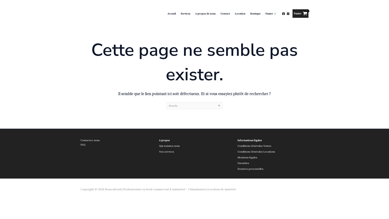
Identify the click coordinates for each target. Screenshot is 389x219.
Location (240, 13)
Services (185, 13)
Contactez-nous (90, 140)
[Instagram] (288, 13)
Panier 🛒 (271, 13)
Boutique (255, 13)
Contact (225, 13)
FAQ (83, 144)
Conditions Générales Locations (256, 151)
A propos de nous (205, 13)
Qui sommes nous (169, 145)
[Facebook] (283, 13)
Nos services (166, 151)
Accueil (172, 13)
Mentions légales (247, 157)
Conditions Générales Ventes (254, 145)
